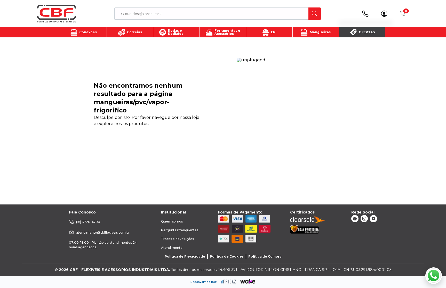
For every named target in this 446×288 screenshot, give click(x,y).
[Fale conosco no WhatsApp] (433, 275)
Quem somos (172, 221)
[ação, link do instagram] (364, 218)
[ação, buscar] (314, 13)
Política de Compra (265, 256)
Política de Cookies (227, 256)
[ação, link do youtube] (373, 218)
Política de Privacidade (185, 256)
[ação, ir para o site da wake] (248, 281)
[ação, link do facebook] (355, 218)
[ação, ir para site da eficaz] (228, 282)
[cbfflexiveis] (56, 14)
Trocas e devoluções (177, 239)
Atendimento (171, 248)
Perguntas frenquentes (179, 230)
